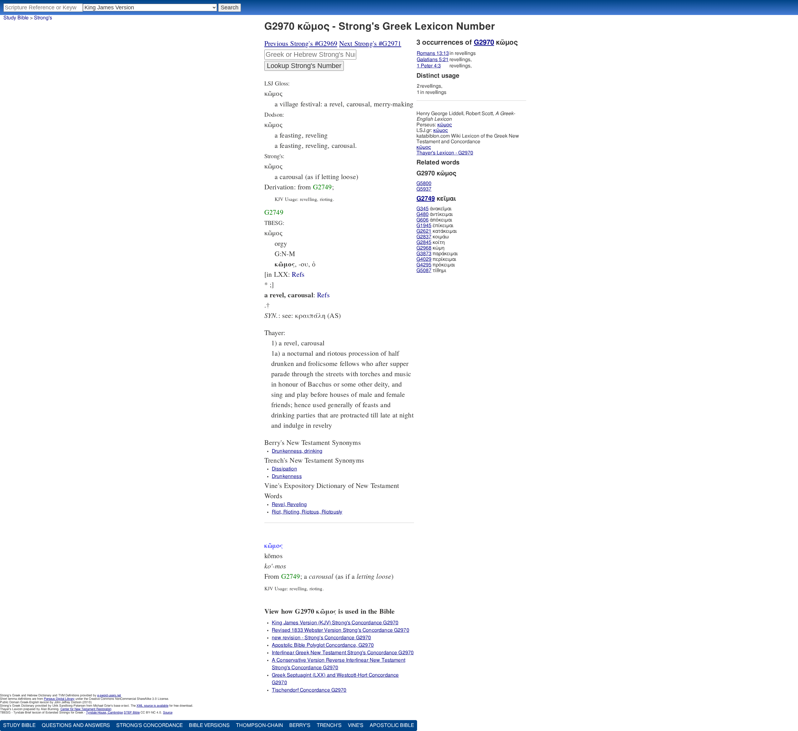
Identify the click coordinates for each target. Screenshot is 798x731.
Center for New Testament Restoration (85, 709)
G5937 (423, 189)
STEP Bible (132, 712)
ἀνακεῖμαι (434, 208)
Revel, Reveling (289, 504)
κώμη (430, 248)
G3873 (423, 253)
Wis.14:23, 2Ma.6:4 (298, 274)
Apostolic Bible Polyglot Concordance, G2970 (323, 645)
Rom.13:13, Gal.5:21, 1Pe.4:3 (323, 294)
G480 (422, 214)
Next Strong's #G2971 (370, 43)
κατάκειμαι (436, 231)
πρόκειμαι (435, 264)
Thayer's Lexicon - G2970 (444, 152)
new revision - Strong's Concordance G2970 (321, 637)
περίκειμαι (436, 259)
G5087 (423, 270)
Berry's (299, 725)
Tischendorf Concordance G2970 (309, 690)
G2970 (484, 42)
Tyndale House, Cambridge (104, 712)
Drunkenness (287, 476)
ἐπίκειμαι (435, 225)
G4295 (423, 264)
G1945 (423, 225)
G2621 (423, 231)
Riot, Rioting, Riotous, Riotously (307, 511)
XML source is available (152, 705)
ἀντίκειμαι (434, 214)
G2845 (423, 242)
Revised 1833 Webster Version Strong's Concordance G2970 (340, 630)
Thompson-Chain (259, 725)
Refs (298, 274)
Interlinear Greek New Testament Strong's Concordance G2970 (343, 652)
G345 (422, 208)
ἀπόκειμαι (434, 219)
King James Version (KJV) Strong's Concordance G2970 (335, 622)
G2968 (423, 248)
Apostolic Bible (392, 725)
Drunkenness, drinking (297, 451)
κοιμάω (432, 236)
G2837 (423, 236)
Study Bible (16, 17)
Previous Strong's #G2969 (300, 43)
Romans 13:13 (433, 53)
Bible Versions (209, 725)
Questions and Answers (76, 725)
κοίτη (430, 242)
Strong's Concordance (149, 725)
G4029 (423, 259)
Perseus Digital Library (59, 698)
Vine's (355, 725)
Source (167, 712)
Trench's (329, 725)
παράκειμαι (437, 253)
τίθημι (431, 270)
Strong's (43, 17)
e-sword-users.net (109, 695)
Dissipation (284, 468)
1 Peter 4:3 (429, 65)
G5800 (423, 183)
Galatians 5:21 (433, 59)
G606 (422, 219)
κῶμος (444, 124)
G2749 (322, 186)
